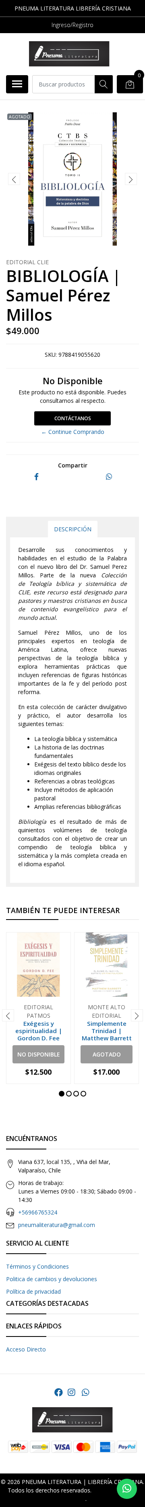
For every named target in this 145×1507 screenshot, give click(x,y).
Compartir (72, 465)
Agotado (107, 1054)
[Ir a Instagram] (71, 1392)
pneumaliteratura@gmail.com (56, 1225)
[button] (61, 1094)
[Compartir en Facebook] (36, 477)
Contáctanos (72, 418)
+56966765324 (37, 1212)
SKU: (51, 354)
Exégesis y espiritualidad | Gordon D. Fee (38, 1030)
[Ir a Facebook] (58, 1392)
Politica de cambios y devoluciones (51, 1279)
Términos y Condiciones (37, 1266)
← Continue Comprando (72, 432)
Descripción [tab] (72, 529)
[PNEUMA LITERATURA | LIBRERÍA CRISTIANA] (69, 54)
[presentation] (14, 179)
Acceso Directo (26, 1349)
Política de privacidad (33, 1291)
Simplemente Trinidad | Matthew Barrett (107, 1030)
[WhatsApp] (85, 1392)
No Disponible (38, 1054)
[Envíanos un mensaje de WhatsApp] (127, 1489)
